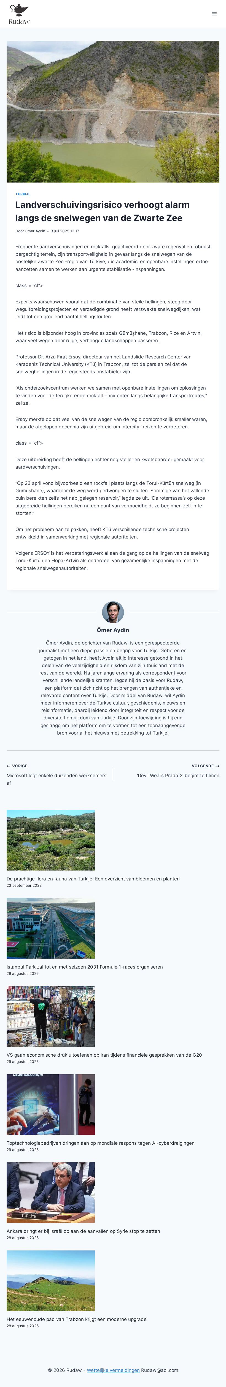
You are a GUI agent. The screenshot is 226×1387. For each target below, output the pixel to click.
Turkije (22, 194)
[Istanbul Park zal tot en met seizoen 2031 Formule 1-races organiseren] (113, 928)
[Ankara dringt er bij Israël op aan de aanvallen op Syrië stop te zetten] (113, 1192)
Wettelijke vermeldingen (113, 1370)
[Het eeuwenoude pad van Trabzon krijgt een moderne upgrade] (113, 1280)
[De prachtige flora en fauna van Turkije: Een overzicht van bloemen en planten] (113, 840)
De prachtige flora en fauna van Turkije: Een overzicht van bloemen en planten (93, 879)
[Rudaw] (19, 13)
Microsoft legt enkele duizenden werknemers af (56, 775)
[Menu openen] (214, 13)
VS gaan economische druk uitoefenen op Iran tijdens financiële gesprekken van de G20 (104, 1055)
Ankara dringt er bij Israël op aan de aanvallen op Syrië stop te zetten (83, 1231)
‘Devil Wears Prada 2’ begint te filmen (178, 771)
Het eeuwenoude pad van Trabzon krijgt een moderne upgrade (77, 1319)
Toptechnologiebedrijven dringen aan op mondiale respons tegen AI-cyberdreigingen (101, 1143)
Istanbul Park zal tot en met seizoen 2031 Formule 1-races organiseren (85, 967)
